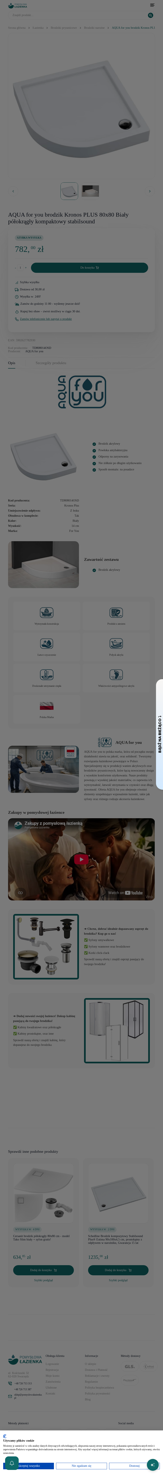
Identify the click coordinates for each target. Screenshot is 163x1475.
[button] (12, 1463)
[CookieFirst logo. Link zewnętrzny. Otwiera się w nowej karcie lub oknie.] (4, 1436)
